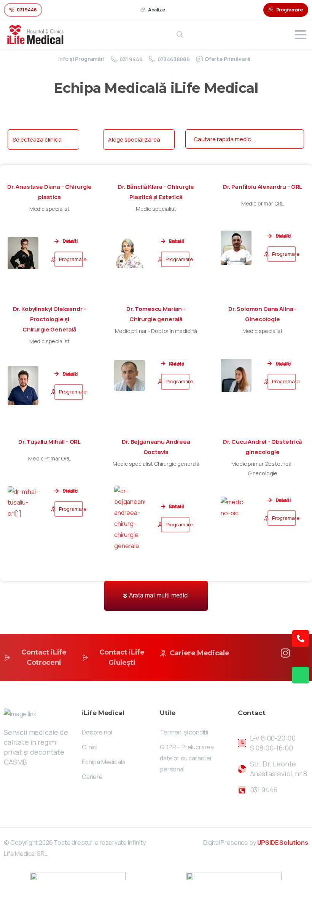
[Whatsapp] (300, 675)
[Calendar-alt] (300, 656)
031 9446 (131, 59)
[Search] (180, 34)
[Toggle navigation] (300, 34)
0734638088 (174, 59)
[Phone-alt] (300, 638)
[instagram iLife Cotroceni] (285, 652)
